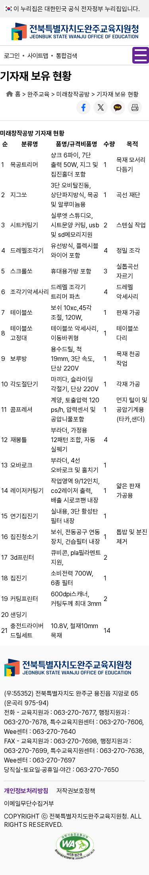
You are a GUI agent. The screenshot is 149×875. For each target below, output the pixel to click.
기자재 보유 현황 (118, 94)
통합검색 (66, 56)
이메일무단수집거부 (29, 803)
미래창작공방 (73, 94)
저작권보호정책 (75, 791)
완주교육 (38, 94)
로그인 (11, 56)
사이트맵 (37, 56)
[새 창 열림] (83, 107)
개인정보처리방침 (26, 791)
